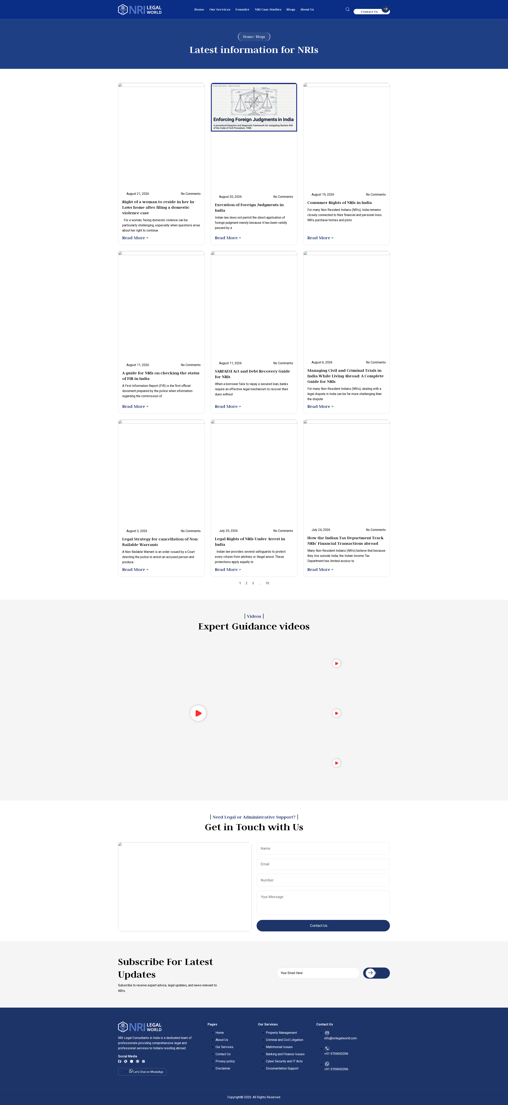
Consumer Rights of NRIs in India (339, 202)
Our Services (219, 9)
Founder (242, 9)
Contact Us (369, 12)
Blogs (290, 9)
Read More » (135, 237)
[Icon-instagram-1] (143, 1061)
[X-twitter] (125, 1061)
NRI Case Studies (268, 9)
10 (267, 583)
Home (199, 9)
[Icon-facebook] (119, 1061)
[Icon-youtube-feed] (131, 1061)
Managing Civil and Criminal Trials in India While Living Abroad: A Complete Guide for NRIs (345, 376)
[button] (348, 10)
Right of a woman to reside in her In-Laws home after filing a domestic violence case (158, 207)
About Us (307, 9)
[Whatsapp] (137, 1061)
